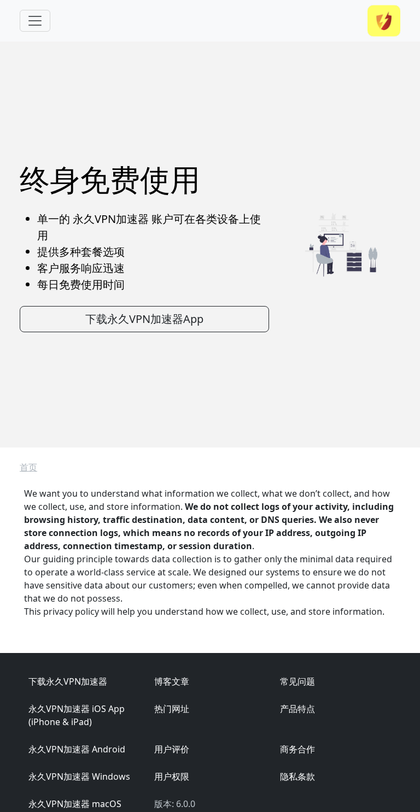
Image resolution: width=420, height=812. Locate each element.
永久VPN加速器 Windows (79, 776)
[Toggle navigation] (35, 21)
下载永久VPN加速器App (144, 318)
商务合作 (297, 749)
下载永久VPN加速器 (67, 681)
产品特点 (297, 709)
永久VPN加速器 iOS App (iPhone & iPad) (76, 715)
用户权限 (171, 776)
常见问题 (297, 681)
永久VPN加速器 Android (76, 749)
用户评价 (171, 749)
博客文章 (171, 681)
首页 (28, 467)
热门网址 (171, 709)
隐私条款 (297, 776)
